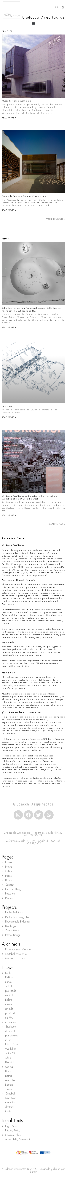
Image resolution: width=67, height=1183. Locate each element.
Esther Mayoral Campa (18, 949)
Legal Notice (12, 1126)
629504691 (36, 835)
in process (7, 406)
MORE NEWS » (57, 524)
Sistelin (33, 1171)
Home (8, 862)
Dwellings (10, 926)
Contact (9, 884)
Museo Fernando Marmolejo (16, 100)
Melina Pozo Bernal (16, 958)
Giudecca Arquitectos (43, 17)
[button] (34, 23)
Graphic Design (13, 889)
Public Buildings (14, 912)
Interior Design (12, 935)
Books (8, 880)
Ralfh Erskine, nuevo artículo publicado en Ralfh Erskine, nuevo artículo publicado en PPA (31, 309)
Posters (8, 875)
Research (10, 893)
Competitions (12, 930)
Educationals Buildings (17, 921)
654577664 (33, 843)
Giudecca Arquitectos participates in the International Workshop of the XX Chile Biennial (30, 497)
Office (8, 871)
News (8, 866)
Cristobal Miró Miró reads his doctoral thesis (10, 1102)
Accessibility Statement (17, 1139)
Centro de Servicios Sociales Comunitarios (24, 196)
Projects (9, 898)
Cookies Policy (13, 1135)
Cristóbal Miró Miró (16, 954)
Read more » (9, 117)
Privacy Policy (12, 1130)
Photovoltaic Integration (17, 917)
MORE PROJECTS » (55, 219)
